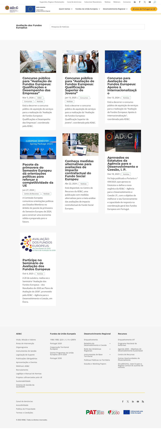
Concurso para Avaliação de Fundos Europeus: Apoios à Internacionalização (122, 85)
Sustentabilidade (23, 381)
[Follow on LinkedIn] (133, 402)
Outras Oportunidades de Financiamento (129, 359)
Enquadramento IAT (126, 340)
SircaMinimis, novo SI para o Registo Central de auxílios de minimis (130, 365)
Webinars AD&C (22, 366)
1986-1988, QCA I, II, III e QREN (63, 340)
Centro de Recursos (31, 194)
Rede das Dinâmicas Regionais (92, 350)
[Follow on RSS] (143, 402)
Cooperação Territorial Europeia (59, 348)
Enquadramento (91, 340)
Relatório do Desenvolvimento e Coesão (95, 344)
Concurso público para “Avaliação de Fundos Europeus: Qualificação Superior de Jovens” (79, 85)
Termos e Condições (24, 413)
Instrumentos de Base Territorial (93, 355)
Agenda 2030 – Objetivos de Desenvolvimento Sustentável (130, 350)
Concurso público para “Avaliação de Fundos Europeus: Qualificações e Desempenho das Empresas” (37, 85)
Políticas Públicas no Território (97, 360)
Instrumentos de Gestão (26, 351)
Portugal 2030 (56, 358)
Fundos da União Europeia (86, 9)
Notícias (107, 2)
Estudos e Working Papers (95, 364)
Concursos (28, 101)
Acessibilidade (22, 405)
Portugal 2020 (56, 344)
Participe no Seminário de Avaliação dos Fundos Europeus (36, 264)
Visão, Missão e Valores (26, 340)
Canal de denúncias (74, 2)
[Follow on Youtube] (138, 402)
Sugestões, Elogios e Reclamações (52, 2)
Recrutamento (22, 370)
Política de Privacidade (25, 409)
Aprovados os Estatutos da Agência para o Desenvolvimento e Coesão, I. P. (122, 163)
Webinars (116, 2)
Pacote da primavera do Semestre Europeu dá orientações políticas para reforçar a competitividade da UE (38, 175)
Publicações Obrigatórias (26, 359)
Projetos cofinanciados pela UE (29, 378)
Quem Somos (64, 9)
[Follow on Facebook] (123, 402)
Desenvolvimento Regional (114, 9)
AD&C (39, 98)
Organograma (22, 347)
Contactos (127, 2)
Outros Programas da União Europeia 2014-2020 (62, 354)
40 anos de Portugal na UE (144, 9)
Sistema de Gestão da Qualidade (25, 386)
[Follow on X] (128, 402)
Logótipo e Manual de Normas (29, 374)
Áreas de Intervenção (25, 344)
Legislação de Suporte (25, 355)
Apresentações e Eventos (26, 362)
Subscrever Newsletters (93, 2)
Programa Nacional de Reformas (127, 344)
